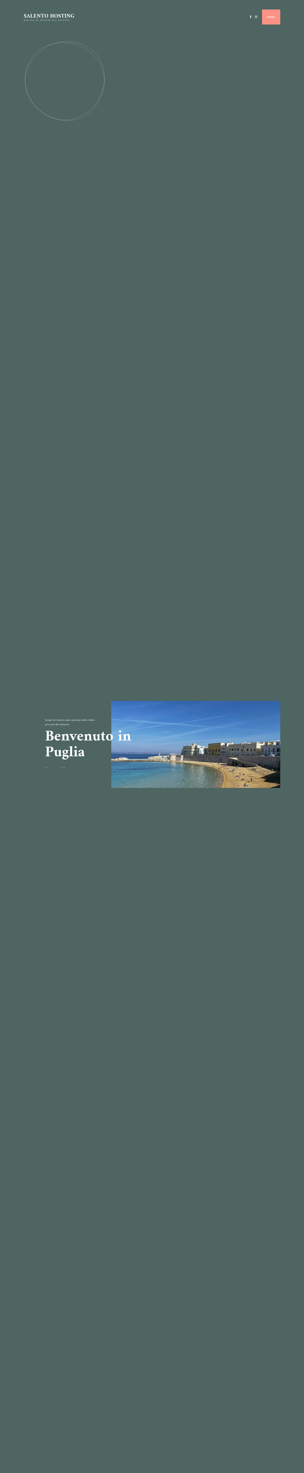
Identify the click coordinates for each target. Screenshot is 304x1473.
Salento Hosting (49, 16)
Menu (271, 17)
